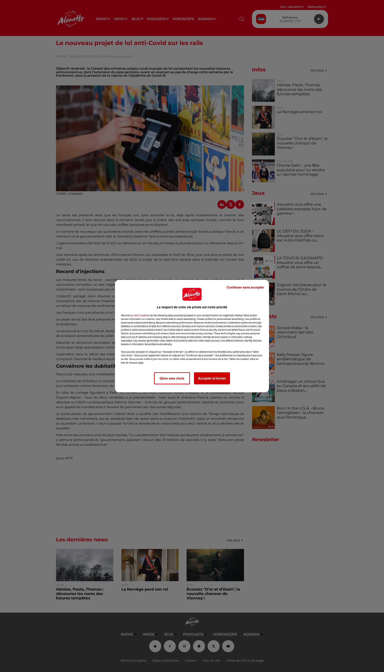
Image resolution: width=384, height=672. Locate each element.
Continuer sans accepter (245, 287)
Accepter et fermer (212, 378)
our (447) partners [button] (140, 315)
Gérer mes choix (172, 378)
